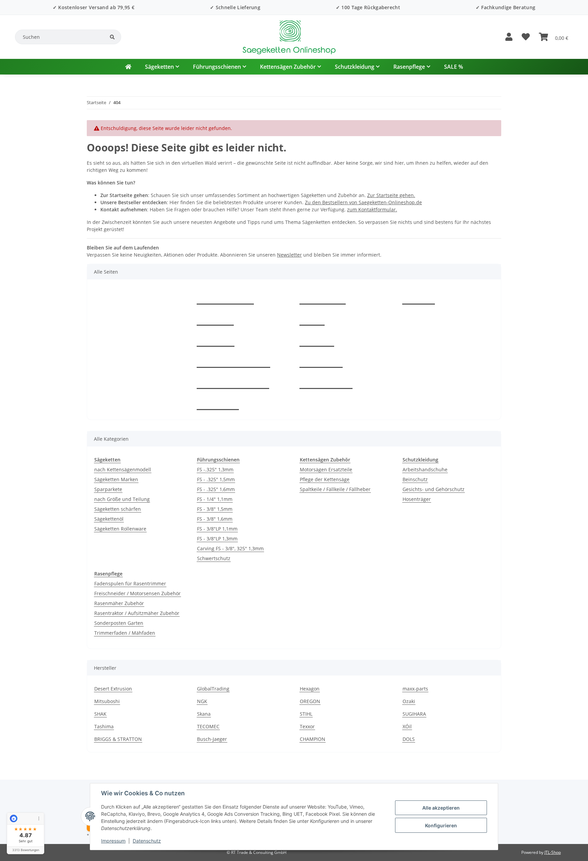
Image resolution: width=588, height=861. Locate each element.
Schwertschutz (213, 558)
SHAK (100, 714)
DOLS (409, 739)
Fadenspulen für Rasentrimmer (130, 583)
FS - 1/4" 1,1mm (214, 499)
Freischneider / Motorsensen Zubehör (137, 593)
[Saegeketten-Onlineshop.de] (128, 66)
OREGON (310, 701)
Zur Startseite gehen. (391, 195)
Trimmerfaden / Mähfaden (124, 633)
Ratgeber (215, 318)
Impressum (113, 841)
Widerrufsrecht (326, 381)
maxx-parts (415, 688)
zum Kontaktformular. (372, 209)
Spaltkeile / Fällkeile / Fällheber (335, 489)
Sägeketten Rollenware (120, 528)
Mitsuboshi (107, 701)
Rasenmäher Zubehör (119, 603)
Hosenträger (417, 499)
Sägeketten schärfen (117, 509)
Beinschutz (415, 479)
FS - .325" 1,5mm (216, 479)
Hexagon (310, 688)
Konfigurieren (441, 825)
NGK (202, 701)
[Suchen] (112, 37)
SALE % (453, 66)
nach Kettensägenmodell (122, 469)
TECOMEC (208, 726)
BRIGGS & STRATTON (118, 739)
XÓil (407, 726)
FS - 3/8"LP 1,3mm (217, 538)
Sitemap (316, 339)
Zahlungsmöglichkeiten (233, 360)
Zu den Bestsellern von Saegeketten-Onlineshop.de (363, 202)
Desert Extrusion (113, 688)
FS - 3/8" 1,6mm (214, 519)
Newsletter (289, 254)
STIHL (306, 714)
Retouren (215, 339)
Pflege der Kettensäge (324, 479)
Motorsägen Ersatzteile (326, 469)
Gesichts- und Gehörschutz (433, 489)
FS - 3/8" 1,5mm (214, 509)
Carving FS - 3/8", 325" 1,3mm (230, 548)
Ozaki (409, 701)
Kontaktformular (225, 296)
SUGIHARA (414, 714)
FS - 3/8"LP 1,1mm (217, 528)
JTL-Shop (552, 852)
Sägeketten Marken (116, 479)
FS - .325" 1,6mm (216, 489)
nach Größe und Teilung (122, 499)
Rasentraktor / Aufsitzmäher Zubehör (136, 613)
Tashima (104, 726)
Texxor (307, 726)
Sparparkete (108, 489)
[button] (509, 37)
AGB (312, 318)
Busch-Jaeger (212, 739)
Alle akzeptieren (441, 808)
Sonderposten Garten (118, 623)
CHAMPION (312, 739)
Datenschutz (147, 841)
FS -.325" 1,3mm (215, 469)
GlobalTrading (213, 688)
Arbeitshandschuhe (425, 469)
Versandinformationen (232, 381)
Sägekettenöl (109, 519)
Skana (204, 714)
